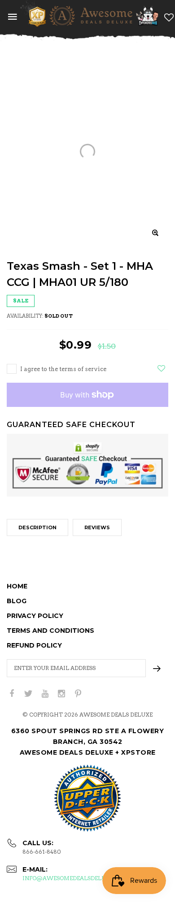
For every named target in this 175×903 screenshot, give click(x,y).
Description (37, 527)
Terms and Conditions (50, 630)
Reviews (97, 527)
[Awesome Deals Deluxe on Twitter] (28, 694)
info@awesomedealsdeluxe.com (75, 878)
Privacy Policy (35, 616)
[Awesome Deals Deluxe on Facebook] (11, 694)
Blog (16, 601)
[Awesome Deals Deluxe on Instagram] (61, 694)
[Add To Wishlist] (161, 368)
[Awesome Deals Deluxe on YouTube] (44, 694)
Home (17, 586)
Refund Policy (34, 645)
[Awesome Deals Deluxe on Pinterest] (78, 694)
